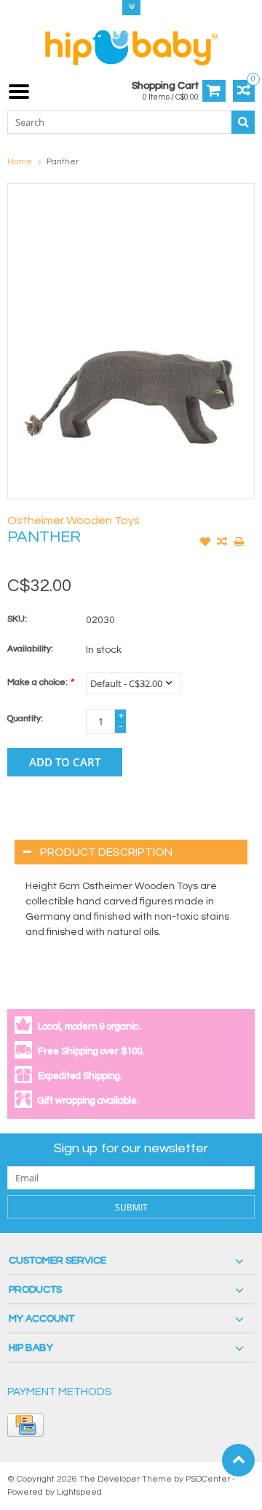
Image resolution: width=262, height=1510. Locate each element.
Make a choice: (40, 682)
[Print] (238, 543)
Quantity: (25, 718)
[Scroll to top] (238, 1460)
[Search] (243, 122)
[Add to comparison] (222, 543)
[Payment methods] (25, 1425)
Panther (63, 161)
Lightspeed (79, 1492)
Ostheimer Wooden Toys (73, 520)
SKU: (17, 619)
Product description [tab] (106, 852)
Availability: (30, 649)
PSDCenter (208, 1479)
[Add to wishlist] (205, 543)
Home (19, 161)
